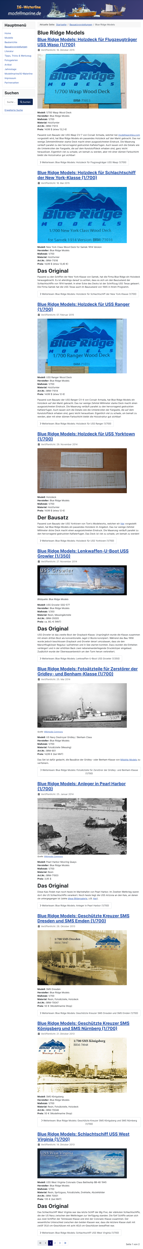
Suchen (26, 102)
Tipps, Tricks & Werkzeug (18, 55)
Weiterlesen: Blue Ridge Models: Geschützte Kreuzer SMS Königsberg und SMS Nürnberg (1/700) (90, 1122)
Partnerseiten (12, 82)
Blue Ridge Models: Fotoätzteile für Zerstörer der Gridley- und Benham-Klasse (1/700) (87, 671)
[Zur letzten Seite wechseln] (65, 1243)
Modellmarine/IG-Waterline (19, 73)
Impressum (10, 78)
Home (8, 33)
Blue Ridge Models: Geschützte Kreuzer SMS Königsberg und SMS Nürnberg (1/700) (83, 1026)
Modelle (9, 37)
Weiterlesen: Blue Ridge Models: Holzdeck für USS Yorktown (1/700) (77, 540)
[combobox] (11, 102)
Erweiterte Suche (14, 110)
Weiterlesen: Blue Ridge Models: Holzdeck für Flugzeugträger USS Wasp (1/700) (83, 162)
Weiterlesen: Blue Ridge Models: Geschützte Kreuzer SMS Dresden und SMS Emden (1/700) (89, 1013)
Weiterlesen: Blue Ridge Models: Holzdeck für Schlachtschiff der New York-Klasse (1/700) (88, 294)
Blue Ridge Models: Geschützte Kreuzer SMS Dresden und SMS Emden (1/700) (83, 918)
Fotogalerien (11, 60)
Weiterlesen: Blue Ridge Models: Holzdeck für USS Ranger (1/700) (76, 423)
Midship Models (128, 759)
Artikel (8, 64)
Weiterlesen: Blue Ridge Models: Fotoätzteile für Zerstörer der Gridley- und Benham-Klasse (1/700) (90, 772)
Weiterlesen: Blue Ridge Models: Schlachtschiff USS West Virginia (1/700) (80, 1232)
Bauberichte (11, 42)
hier (122, 523)
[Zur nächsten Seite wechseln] (59, 1243)
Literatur (9, 51)
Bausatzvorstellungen (16, 46)
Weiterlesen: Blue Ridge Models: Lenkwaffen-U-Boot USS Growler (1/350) (80, 658)
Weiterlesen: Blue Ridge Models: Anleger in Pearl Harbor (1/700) (75, 905)
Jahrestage (10, 69)
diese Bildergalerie (77, 898)
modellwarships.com (129, 135)
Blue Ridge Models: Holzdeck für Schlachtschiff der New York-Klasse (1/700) (86, 175)
